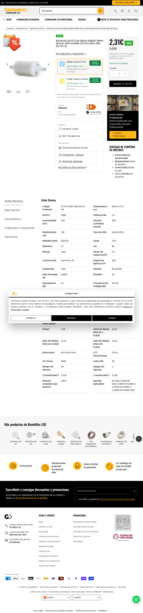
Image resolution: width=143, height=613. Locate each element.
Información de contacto (105, 587)
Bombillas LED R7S (37, 29)
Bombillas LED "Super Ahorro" (76, 443)
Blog (41, 522)
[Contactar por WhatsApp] (136, 599)
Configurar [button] (103, 611)
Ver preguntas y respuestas (70, 53)
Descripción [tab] (12, 210)
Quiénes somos (46, 527)
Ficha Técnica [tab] (14, 201)
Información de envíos (49, 536)
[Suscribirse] (134, 491)
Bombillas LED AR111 (121, 443)
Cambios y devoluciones (49, 541)
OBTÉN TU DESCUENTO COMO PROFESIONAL (120, 19)
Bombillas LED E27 (15, 443)
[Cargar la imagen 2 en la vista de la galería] (18, 90)
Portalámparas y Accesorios (106, 443)
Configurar (31, 318)
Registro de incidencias (49, 561)
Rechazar (71, 318)
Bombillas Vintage (61, 443)
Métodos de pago (46, 546)
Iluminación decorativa (83, 527)
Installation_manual (73, 154)
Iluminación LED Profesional (85, 531)
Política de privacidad (111, 499)
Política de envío (86, 587)
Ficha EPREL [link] (95, 112)
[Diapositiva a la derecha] (139, 439)
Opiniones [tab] (11, 237)
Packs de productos (81, 536)
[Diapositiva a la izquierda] (4, 439)
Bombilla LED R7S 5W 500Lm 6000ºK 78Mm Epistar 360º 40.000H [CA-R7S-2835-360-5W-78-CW (82, 29)
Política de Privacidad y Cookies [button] (59, 611)
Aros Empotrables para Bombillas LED (91, 444)
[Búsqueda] (100, 11)
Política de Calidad (47, 566)
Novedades (78, 541)
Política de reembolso (28, 587)
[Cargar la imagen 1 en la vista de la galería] (9, 90)
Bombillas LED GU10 (46, 443)
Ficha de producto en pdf (74, 147)
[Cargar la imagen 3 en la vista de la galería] (28, 90)
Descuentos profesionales (84, 522)
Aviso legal (129, 499)
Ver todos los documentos (71, 167)
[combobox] (71, 11)
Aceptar (112, 318)
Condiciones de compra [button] (85, 611)
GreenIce (10, 29)
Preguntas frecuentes (48, 556)
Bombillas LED (22, 29)
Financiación (44, 551)
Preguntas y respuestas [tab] (20, 228)
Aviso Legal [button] (38, 611)
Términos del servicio (68, 587)
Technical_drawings (72, 161)
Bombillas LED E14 (30, 443)
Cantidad (112, 68)
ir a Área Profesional (119, 134)
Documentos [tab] (13, 219)
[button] (134, 11)
